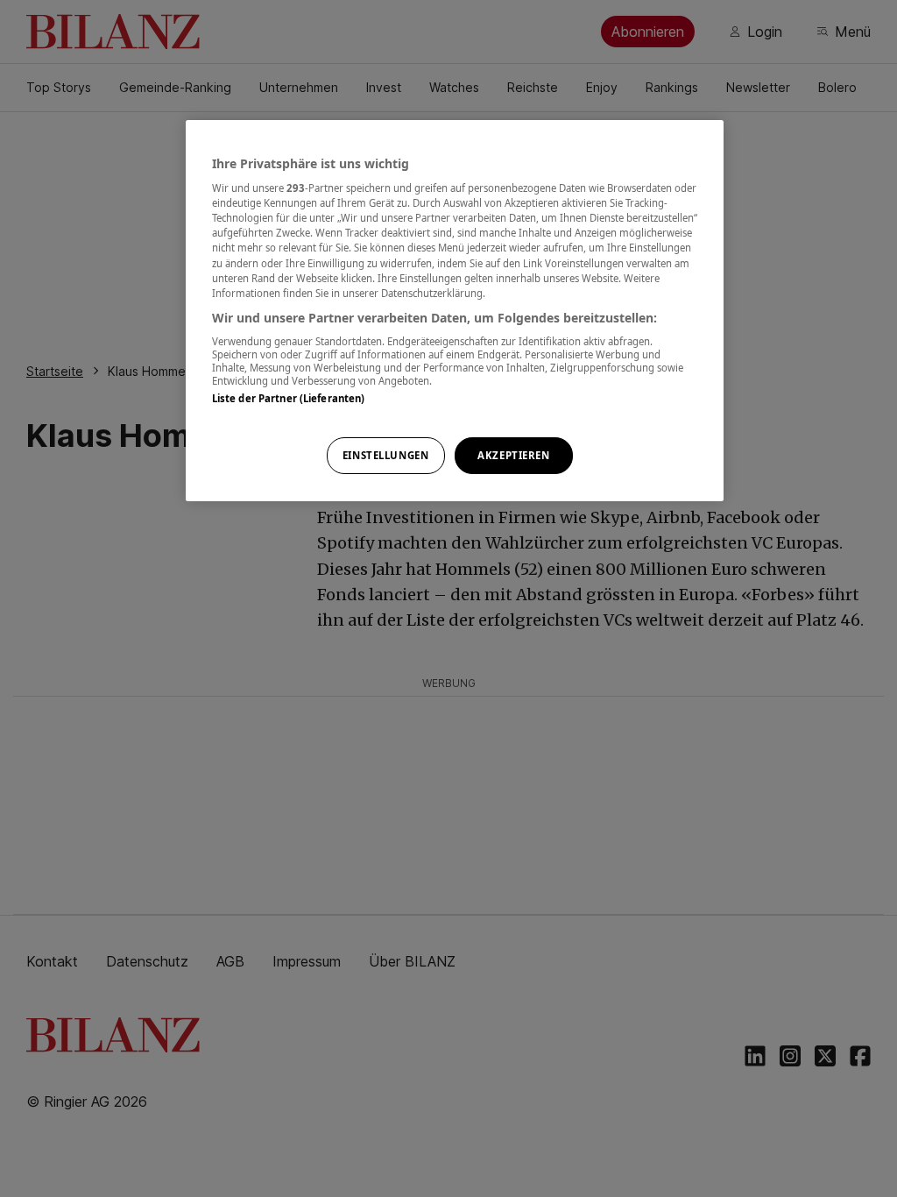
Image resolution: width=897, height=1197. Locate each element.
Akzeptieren (513, 455)
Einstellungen (385, 455)
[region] (455, 310)
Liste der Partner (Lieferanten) (288, 398)
